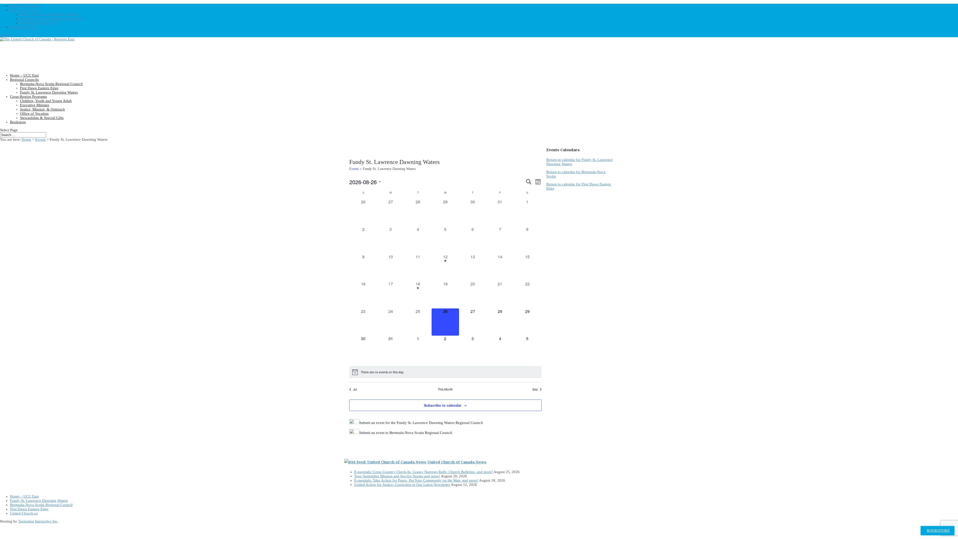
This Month (445, 389)
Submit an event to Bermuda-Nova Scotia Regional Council (405, 433)
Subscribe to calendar (442, 405)
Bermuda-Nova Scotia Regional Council (51, 18)
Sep (535, 389)
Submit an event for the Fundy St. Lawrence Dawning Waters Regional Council (421, 423)
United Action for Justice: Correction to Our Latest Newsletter (402, 485)
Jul (355, 389)
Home (26, 139)
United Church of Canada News (456, 461)
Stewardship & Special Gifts (42, 118)
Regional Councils (24, 10)
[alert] (445, 372)
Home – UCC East (24, 6)
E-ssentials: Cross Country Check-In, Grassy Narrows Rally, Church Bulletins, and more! (423, 472)
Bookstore (18, 122)
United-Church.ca (24, 27)
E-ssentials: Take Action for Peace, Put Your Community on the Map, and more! (416, 480)
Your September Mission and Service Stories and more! (397, 476)
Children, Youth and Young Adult (46, 101)
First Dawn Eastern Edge (39, 23)
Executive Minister (34, 105)
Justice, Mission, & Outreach (42, 109)
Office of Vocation (34, 114)
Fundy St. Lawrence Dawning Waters (49, 14)
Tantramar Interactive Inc (37, 521)
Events (354, 169)
